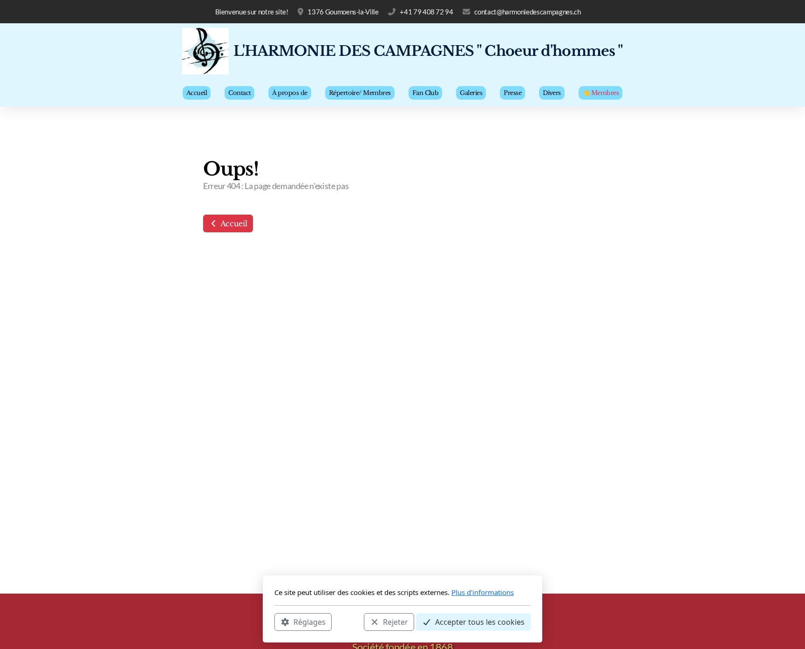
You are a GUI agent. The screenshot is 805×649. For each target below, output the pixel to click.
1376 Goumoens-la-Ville (342, 11)
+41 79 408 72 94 (426, 11)
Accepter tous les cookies (480, 621)
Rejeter (395, 621)
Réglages (309, 621)
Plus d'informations (482, 592)
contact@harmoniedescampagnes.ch (527, 11)
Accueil (232, 223)
